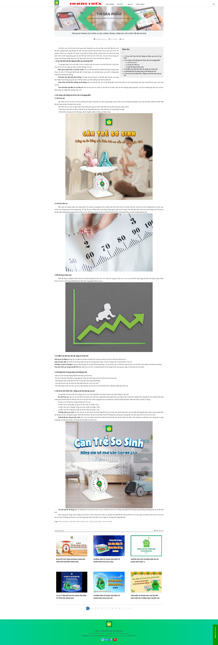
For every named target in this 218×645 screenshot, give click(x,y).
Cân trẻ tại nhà (107, 521)
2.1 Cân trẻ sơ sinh (131, 62)
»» (130, 608)
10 (119, 608)
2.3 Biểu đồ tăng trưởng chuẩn (135, 67)
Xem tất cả (159, 530)
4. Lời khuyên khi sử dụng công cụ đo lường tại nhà (140, 71)
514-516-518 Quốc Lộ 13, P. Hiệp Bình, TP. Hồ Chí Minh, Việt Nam (109, 633)
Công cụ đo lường (95, 521)
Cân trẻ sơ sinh (63, 521)
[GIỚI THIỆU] (88, 3)
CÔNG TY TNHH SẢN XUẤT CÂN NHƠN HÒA (56, 3)
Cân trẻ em (84, 521)
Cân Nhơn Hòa (74, 521)
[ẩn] (122, 53)
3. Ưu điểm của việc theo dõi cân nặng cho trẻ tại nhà (141, 69)
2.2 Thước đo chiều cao (132, 65)
